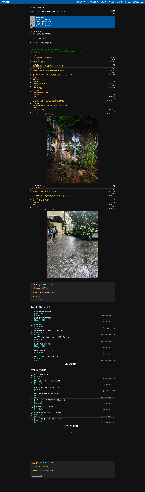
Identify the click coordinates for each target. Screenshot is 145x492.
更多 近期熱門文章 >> (72, 364)
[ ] (39, 314)
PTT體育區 (33, 7)
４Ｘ (42, 285)
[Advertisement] (72, 445)
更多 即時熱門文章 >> (72, 426)
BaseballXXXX (41, 7)
